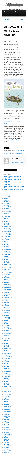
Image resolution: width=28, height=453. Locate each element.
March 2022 (6, 282)
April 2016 (6, 383)
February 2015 (7, 406)
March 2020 (6, 307)
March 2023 (6, 262)
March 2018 (6, 347)
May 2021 (6, 295)
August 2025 (7, 216)
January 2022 (7, 286)
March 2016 (6, 384)
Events (16, 11)
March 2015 (6, 404)
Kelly (17, 38)
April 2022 (6, 281)
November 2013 (7, 431)
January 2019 (7, 330)
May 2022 (6, 279)
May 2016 (6, 381)
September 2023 (8, 253)
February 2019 (7, 328)
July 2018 (6, 340)
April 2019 (6, 325)
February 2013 (7, 446)
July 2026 (6, 198)
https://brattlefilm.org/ (11, 135)
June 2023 (6, 258)
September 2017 (8, 356)
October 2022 (7, 271)
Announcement (20, 150)
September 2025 (8, 215)
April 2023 (6, 261)
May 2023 (6, 259)
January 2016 (7, 388)
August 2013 (7, 436)
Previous (6, 19)
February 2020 (7, 309)
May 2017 (6, 363)
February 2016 (7, 386)
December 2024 (7, 229)
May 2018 (6, 343)
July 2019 (6, 320)
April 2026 (6, 203)
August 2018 (7, 338)
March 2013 (6, 444)
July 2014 (6, 418)
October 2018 (7, 335)
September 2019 (8, 317)
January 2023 (7, 266)
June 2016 (6, 380)
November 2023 (7, 249)
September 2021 (8, 292)
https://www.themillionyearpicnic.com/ (12, 139)
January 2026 (7, 208)
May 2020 (6, 304)
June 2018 (6, 342)
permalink (19, 153)
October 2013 (7, 432)
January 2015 (7, 408)
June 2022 (6, 277)
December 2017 (7, 352)
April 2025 (6, 223)
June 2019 (6, 322)
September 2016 (8, 375)
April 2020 (6, 305)
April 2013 (6, 442)
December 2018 (7, 332)
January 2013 (7, 447)
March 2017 (6, 366)
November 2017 (7, 353)
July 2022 (6, 276)
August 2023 (7, 254)
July (13, 152)
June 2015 (6, 399)
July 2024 (6, 238)
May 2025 (6, 221)
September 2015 (8, 394)
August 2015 (7, 396)
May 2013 (6, 441)
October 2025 (7, 213)
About (12, 15)
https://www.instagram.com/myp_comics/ (13, 143)
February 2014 (7, 426)
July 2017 (6, 360)
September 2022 (8, 272)
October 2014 (7, 413)
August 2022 (7, 274)
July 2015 (6, 398)
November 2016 (7, 371)
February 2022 (7, 284)
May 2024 (6, 241)
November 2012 (7, 450)
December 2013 (7, 429)
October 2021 (7, 291)
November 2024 (7, 231)
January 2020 (7, 310)
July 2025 (6, 218)
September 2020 (8, 297)
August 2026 (7, 197)
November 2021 (7, 289)
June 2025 (6, 220)
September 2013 (8, 434)
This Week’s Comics (8, 11)
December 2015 (7, 389)
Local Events (20, 152)
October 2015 (7, 393)
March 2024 (6, 244)
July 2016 (6, 378)
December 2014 (7, 409)
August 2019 (7, 319)
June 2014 (6, 419)
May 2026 (6, 201)
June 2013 (6, 439)
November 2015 (7, 391)
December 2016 (7, 370)
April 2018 (6, 345)
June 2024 (6, 239)
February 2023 (7, 264)
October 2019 (7, 315)
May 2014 (6, 421)
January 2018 (7, 350)
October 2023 (7, 251)
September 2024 (8, 234)
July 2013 (6, 437)
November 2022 (7, 269)
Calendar (6, 152)
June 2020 (6, 302)
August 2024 (7, 236)
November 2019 (7, 314)
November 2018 (7, 333)
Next (22, 19)
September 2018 (8, 337)
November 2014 (7, 411)
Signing (5, 153)
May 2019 (6, 324)
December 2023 (7, 248)
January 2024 (7, 246)
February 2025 (7, 226)
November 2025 (7, 211)
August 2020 (7, 299)
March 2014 (6, 424)
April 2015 (6, 403)
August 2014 (7, 416)
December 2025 (7, 210)
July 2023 (6, 256)
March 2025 (6, 225)
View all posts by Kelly (17, 162)
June (15, 152)
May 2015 (6, 401)
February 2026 (7, 206)
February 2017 (7, 368)
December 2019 (7, 312)
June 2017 (6, 361)
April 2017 (6, 365)
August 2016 (7, 376)
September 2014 (8, 414)
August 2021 (7, 294)
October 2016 (7, 373)
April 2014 (6, 422)
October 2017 (7, 355)
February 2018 (7, 348)
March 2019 (6, 327)
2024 (15, 150)
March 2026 (6, 205)
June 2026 (6, 200)
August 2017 (7, 358)
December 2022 (7, 267)
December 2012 (7, 449)
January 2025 (7, 228)
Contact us (6, 15)
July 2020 (6, 300)
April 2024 (6, 243)
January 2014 (7, 427)
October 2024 (7, 233)
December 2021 (7, 287)
